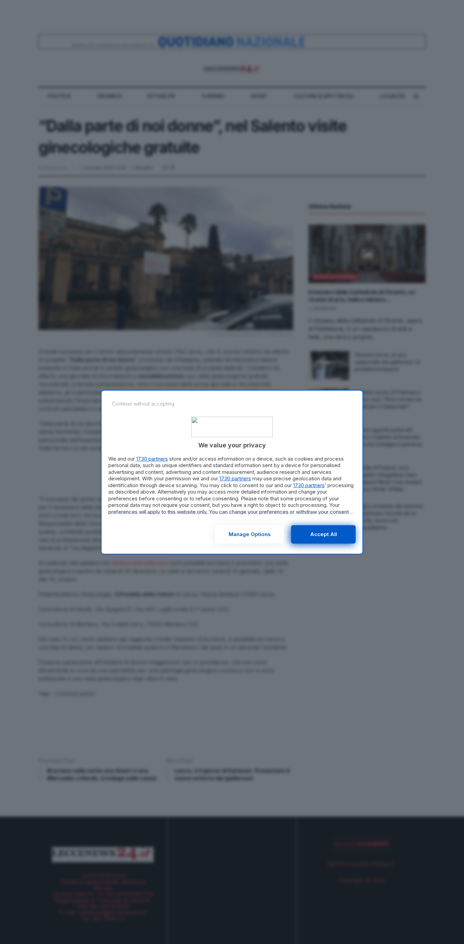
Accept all (323, 534)
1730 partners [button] (152, 459)
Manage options (250, 534)
